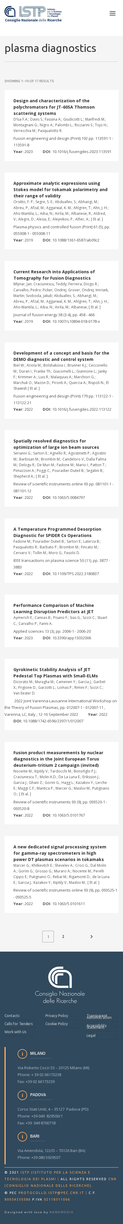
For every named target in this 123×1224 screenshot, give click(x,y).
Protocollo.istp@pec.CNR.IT (51, 1193)
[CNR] (60, 985)
